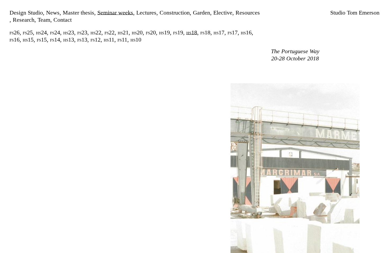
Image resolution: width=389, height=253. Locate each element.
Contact (62, 19)
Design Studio (26, 12)
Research (23, 19)
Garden (201, 12)
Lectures (146, 12)
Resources (248, 12)
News (53, 12)
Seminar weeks (115, 12)
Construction (175, 12)
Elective (222, 12)
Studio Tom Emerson (354, 12)
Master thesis (78, 12)
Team (44, 19)
